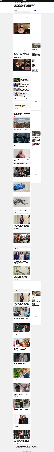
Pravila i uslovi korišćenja (24, 448)
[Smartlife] (29, 447)
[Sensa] (31, 447)
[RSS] (30, 450)
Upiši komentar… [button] (17, 116)
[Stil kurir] (23, 447)
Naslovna (15, 2)
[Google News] (29, 450)
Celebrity (17, 2)
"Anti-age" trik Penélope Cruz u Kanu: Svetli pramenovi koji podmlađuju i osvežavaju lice (22, 162)
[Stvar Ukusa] (37, 447)
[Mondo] (19, 447)
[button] (29, 10)
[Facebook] (23, 450)
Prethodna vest (16, 98)
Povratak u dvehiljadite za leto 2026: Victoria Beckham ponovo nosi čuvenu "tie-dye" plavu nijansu (21, 163)
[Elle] (1, 0)
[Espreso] (21, 447)
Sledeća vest (27, 98)
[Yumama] (34, 447)
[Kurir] (17, 447)
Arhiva (36, 448)
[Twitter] (25, 450)
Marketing (18, 448)
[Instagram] (26, 450)
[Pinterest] (27, 450)
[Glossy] (25, 447)
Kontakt (27, 448)
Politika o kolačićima (30, 448)
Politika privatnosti (33, 448)
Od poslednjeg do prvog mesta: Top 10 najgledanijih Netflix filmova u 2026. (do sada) (21, 246)
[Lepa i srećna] (27, 447)
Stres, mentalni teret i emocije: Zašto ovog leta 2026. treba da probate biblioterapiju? (20, 210)
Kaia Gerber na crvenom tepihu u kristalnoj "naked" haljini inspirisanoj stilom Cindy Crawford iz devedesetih (22, 229)
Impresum (20, 448)
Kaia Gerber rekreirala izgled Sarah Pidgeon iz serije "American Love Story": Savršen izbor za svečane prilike (21, 228)
